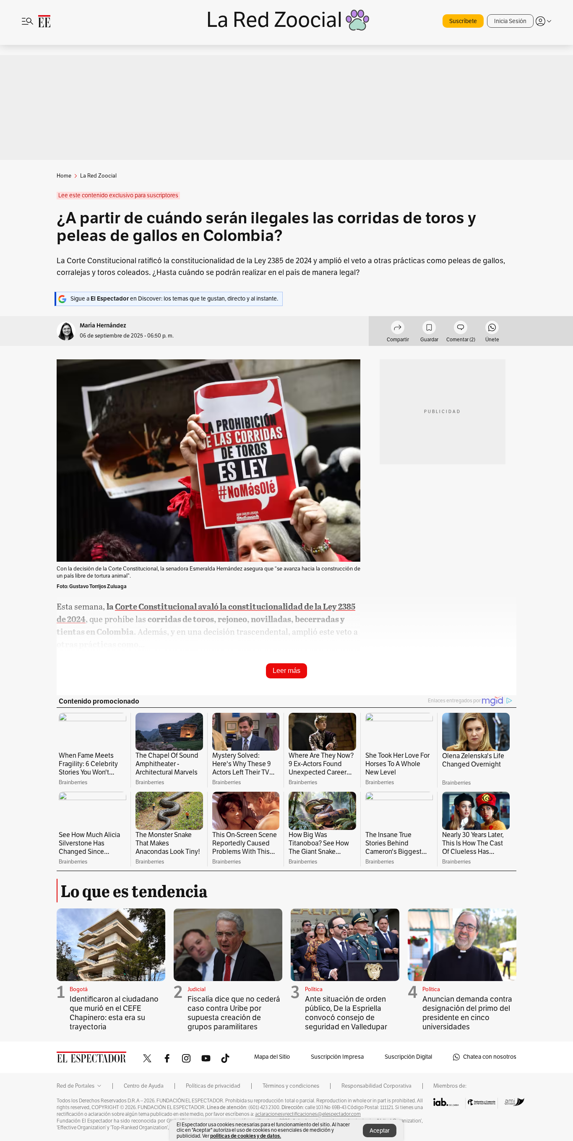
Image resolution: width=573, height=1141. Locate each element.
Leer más (286, 670)
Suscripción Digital (408, 1056)
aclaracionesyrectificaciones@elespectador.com (308, 1114)
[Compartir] (397, 329)
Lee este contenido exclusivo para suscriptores (118, 195)
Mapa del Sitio (272, 1056)
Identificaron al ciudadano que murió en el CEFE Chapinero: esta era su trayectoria (114, 1012)
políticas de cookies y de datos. (245, 1136)
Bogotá (79, 989)
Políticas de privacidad (213, 1086)
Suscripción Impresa (337, 1056)
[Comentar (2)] (460, 329)
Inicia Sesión (510, 21)
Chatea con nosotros (489, 1056)
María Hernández (103, 325)
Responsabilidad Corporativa (376, 1086)
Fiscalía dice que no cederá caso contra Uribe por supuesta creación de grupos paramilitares (234, 1012)
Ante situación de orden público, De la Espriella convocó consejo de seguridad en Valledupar (346, 1012)
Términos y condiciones (291, 1086)
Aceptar (380, 1130)
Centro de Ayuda (144, 1086)
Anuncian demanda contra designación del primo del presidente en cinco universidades (467, 1012)
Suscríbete (463, 21)
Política (314, 989)
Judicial (197, 989)
